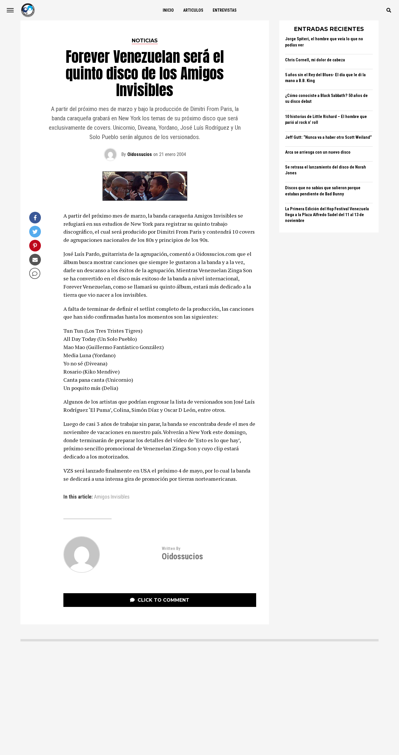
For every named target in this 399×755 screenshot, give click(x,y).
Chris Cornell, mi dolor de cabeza (315, 60)
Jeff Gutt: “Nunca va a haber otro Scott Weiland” (328, 137)
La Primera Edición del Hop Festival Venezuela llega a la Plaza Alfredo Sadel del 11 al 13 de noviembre (327, 214)
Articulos (193, 10)
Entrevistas (225, 10)
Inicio (168, 10)
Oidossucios (139, 154)
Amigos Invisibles (111, 497)
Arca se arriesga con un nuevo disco (318, 152)
